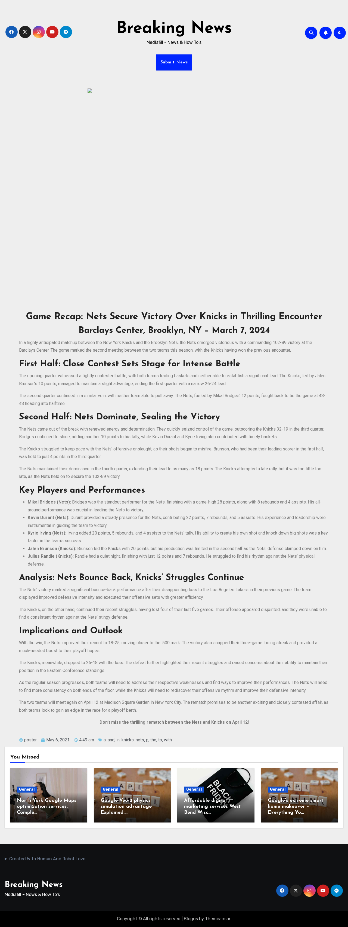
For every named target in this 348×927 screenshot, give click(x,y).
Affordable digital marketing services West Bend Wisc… (212, 806)
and (111, 739)
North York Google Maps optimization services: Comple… (46, 806)
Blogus (191, 918)
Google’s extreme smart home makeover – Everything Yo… (296, 806)
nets (140, 739)
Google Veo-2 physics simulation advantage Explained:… (126, 806)
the (153, 739)
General (27, 789)
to (160, 739)
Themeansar (217, 918)
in (118, 739)
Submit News (174, 62)
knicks (128, 739)
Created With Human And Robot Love (47, 858)
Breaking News (174, 29)
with (168, 739)
